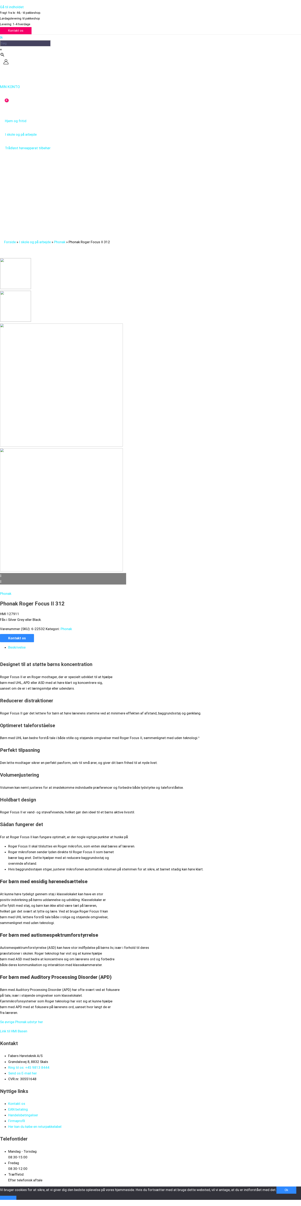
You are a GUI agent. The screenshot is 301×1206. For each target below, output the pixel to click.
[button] (16, 30)
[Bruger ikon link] (6, 62)
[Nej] (8, 1198)
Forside (10, 242)
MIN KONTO (10, 87)
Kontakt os (17, 638)
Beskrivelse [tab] (17, 647)
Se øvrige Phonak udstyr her (21, 1022)
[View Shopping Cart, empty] (4, 104)
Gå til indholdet (12, 7)
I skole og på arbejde (35, 242)
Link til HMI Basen (13, 1031)
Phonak (59, 242)
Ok (286, 1190)
